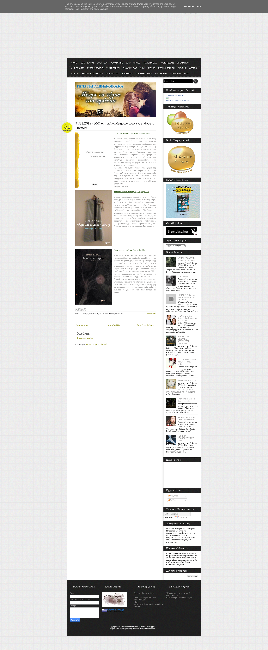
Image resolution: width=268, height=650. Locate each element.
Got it (200, 6)
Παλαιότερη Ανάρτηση (146, 325)
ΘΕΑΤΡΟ (193, 68)
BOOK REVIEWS (87, 63)
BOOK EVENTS (117, 63)
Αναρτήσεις (174, 496)
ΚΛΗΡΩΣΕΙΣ (127, 73)
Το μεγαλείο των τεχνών (174, 95)
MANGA (151, 68)
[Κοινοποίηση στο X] (82, 309)
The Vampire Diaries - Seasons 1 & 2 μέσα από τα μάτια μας (187, 318)
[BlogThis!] (79, 309)
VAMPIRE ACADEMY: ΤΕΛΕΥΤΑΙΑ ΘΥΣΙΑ (186, 418)
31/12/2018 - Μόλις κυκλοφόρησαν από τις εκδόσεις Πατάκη (114, 125)
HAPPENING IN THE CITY (92, 73)
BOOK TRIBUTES (133, 63)
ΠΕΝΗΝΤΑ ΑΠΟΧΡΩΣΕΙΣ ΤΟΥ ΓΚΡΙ (186, 438)
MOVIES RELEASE (167, 63)
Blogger (152, 627)
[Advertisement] (134, 37)
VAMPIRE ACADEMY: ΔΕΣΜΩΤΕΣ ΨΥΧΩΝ (186, 259)
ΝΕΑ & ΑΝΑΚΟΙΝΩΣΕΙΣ (180, 73)
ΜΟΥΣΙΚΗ (182, 68)
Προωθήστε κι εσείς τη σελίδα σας (177, 100)
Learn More (188, 6)
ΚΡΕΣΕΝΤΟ (183, 277)
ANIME (142, 68)
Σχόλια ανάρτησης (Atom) (96, 344)
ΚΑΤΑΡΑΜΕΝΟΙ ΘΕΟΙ (187, 380)
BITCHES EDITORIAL (144, 73)
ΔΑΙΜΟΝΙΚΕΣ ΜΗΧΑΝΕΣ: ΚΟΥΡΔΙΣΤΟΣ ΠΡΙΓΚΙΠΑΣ (183, 340)
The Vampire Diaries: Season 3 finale (186, 400)
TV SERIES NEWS (113, 68)
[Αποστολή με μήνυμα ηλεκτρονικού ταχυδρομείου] (76, 309)
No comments (151, 314)
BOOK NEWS (102, 63)
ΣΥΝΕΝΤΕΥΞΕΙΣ (112, 73)
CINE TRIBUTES (77, 68)
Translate (183, 517)
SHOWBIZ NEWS (130, 68)
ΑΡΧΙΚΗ (74, 63)
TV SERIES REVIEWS (95, 68)
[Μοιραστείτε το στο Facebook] (84, 309)
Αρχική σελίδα (114, 325)
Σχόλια (173, 500)
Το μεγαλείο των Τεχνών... (130, 627)
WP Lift (118, 628)
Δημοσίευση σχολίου (85, 338)
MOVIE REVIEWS (150, 63)
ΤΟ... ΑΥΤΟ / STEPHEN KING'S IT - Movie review (187, 361)
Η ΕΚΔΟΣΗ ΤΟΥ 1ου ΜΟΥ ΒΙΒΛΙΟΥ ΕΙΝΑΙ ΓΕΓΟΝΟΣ (186, 297)
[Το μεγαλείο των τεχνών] (167, 98)
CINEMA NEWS (183, 63)
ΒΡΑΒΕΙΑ (75, 73)
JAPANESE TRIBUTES (166, 68)
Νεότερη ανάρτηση (83, 325)
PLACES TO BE (161, 73)
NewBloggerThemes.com (146, 628)
